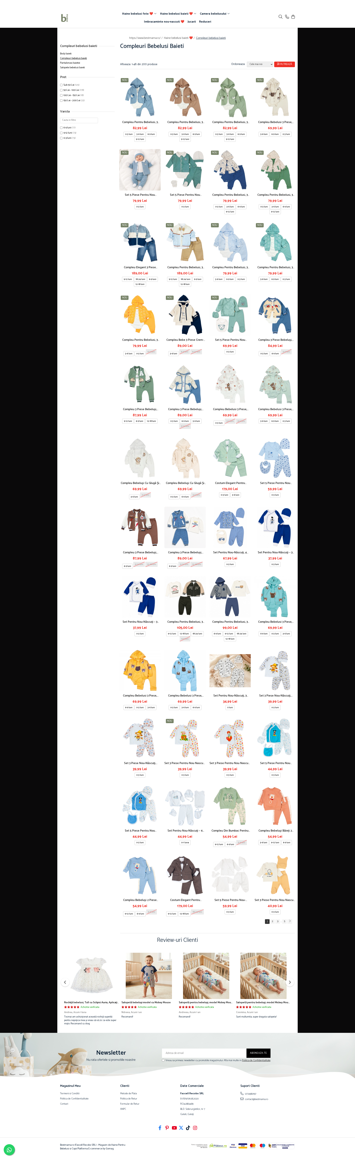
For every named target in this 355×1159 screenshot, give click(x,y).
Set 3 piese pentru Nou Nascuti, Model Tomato (185, 763)
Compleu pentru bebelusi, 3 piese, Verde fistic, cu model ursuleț (230, 122)
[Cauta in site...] (281, 17)
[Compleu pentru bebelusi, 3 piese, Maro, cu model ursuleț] (185, 97)
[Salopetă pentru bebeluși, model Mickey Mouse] (206, 976)
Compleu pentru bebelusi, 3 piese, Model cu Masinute (275, 194)
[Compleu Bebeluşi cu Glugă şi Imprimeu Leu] (140, 458)
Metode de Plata (128, 1094)
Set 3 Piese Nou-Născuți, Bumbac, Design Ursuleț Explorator (275, 695)
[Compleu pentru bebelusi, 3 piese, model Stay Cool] (230, 597)
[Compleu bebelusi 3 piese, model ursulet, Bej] (275, 97)
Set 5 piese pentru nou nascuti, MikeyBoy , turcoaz (275, 763)
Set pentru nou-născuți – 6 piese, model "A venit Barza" (185, 830)
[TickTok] (188, 1128)
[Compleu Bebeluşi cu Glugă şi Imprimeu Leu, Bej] (185, 458)
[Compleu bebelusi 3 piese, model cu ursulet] (230, 384)
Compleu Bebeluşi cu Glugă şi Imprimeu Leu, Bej (185, 483)
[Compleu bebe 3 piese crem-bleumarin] (185, 315)
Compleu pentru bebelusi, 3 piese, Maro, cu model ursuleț (185, 122)
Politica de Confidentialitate (256, 1060)
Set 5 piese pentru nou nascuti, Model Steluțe (275, 483)
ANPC (123, 1109)
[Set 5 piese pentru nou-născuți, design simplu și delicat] (230, 875)
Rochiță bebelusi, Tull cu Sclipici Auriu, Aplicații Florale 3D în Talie (101, 1002)
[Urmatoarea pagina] (289, 921)
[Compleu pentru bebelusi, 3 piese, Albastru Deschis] (230, 242)
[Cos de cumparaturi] (293, 17)
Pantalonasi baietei (70, 63)
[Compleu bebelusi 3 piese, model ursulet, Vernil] (275, 384)
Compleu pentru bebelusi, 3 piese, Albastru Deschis (230, 267)
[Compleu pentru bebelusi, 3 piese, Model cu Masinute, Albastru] (230, 170)
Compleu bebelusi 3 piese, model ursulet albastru (185, 695)
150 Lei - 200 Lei (71, 100)
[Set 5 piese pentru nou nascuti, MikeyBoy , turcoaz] (275, 738)
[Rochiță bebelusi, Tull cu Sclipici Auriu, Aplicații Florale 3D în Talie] (91, 976)
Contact (64, 1104)
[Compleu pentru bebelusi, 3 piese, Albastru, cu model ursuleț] (140, 97)
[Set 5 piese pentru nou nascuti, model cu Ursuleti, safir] (230, 315)
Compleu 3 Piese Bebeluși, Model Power (185, 552)
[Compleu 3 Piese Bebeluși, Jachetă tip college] (140, 384)
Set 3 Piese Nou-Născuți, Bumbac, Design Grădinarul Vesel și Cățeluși (140, 763)
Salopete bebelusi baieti (72, 67)
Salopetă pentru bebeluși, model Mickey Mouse (206, 1002)
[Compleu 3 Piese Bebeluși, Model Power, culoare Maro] (140, 527)
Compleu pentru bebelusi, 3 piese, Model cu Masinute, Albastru (230, 194)
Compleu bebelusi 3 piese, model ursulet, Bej (275, 122)
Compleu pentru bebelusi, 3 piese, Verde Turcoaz (275, 267)
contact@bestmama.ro (256, 1099)
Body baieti (66, 54)
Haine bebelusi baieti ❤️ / (179, 38)
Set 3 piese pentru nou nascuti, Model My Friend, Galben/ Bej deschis (275, 900)
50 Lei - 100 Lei (71, 90)
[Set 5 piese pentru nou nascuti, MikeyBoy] (140, 805)
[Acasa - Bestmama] (81, 18)
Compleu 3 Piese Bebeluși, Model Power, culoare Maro (140, 552)
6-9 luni (67, 128)
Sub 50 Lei (68, 85)
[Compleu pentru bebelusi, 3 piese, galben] (140, 315)
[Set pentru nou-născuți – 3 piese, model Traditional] (275, 527)
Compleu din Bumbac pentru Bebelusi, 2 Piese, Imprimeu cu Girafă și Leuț (230, 830)
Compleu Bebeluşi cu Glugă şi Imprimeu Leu (140, 483)
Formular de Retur (129, 1104)
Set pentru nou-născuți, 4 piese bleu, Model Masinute (230, 552)
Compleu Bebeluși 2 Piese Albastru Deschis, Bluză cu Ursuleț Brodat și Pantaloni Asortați (140, 900)
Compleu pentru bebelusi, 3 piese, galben (140, 339)
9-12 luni (67, 133)
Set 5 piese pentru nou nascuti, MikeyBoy (140, 830)
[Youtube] (174, 1128)
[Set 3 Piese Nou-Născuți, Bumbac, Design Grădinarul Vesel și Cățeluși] (140, 738)
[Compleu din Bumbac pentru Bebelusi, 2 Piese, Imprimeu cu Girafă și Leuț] (230, 805)
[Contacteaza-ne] (287, 17)
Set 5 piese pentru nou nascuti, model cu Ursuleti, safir (230, 339)
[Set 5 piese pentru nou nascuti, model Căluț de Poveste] (140, 170)
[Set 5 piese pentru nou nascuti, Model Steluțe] (275, 458)
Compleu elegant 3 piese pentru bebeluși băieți (140, 267)
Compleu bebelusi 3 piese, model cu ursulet (230, 409)
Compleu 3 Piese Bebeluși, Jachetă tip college (140, 409)
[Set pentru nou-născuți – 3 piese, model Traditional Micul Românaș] (140, 597)
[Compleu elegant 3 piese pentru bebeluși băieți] (140, 242)
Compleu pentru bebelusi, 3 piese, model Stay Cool (230, 621)
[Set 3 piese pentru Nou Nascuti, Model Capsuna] (230, 738)
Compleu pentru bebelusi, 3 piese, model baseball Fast (185, 621)
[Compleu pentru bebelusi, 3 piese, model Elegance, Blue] (185, 242)
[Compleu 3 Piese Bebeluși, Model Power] (185, 527)
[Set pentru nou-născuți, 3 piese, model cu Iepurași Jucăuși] (230, 670)
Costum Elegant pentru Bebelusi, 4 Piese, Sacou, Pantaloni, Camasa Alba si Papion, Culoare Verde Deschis (230, 483)
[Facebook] (160, 1128)
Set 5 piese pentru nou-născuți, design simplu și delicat (230, 900)
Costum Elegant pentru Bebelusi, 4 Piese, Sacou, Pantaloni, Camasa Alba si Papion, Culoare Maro (185, 900)
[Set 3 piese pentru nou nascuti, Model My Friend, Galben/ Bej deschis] (275, 875)
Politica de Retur (128, 1099)
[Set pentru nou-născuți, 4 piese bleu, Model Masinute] (230, 527)
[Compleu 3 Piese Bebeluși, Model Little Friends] (275, 315)
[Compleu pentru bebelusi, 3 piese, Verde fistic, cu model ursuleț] (230, 97)
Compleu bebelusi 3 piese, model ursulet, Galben (140, 695)
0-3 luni (67, 138)
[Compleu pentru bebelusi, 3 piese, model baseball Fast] (185, 597)
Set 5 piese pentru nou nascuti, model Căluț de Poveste (140, 194)
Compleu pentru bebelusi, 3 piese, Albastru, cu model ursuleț (140, 122)
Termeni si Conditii (70, 1094)
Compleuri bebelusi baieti (73, 58)
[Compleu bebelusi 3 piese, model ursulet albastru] (185, 670)
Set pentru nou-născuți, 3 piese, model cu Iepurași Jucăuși (230, 695)
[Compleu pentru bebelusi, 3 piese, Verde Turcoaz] (275, 242)
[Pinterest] (167, 1128)
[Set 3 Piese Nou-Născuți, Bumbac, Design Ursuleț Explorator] (275, 670)
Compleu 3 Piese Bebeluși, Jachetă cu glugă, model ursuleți (185, 409)
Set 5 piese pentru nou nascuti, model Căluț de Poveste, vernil (185, 194)
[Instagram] (195, 1128)
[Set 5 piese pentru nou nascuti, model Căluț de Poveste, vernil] (185, 170)
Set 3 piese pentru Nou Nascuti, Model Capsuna (230, 763)
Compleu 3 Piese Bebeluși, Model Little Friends (275, 339)
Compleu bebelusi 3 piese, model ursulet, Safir (275, 621)
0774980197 (250, 1094)
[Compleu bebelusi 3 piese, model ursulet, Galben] (140, 670)
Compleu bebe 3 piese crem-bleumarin (185, 339)
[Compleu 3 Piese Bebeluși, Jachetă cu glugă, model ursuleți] (185, 384)
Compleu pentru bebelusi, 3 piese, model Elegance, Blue (185, 267)
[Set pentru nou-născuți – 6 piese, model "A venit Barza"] (185, 805)
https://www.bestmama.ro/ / (146, 38)
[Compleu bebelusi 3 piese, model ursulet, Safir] (275, 597)
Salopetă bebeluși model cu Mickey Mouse (146, 1002)
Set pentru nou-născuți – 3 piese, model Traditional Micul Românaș (140, 621)
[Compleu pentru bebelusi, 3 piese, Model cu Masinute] (275, 170)
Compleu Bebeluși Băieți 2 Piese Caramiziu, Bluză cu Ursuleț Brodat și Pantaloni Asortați (275, 830)
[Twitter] (181, 1128)
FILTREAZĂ (286, 64)
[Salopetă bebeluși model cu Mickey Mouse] (149, 976)
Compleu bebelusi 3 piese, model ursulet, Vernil (275, 409)
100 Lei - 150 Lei (71, 95)
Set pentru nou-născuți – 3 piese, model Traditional (275, 552)
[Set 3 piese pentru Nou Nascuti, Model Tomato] (185, 738)
